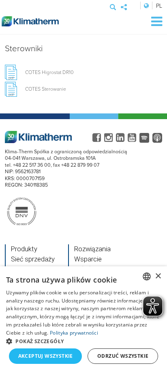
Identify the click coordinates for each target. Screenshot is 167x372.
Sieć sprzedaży (33, 259)
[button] (83, 341)
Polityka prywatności (74, 332)
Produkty (24, 249)
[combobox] (147, 276)
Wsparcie (88, 259)
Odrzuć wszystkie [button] (122, 355)
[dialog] (83, 319)
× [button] (158, 276)
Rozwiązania (92, 249)
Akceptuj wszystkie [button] (45, 355)
